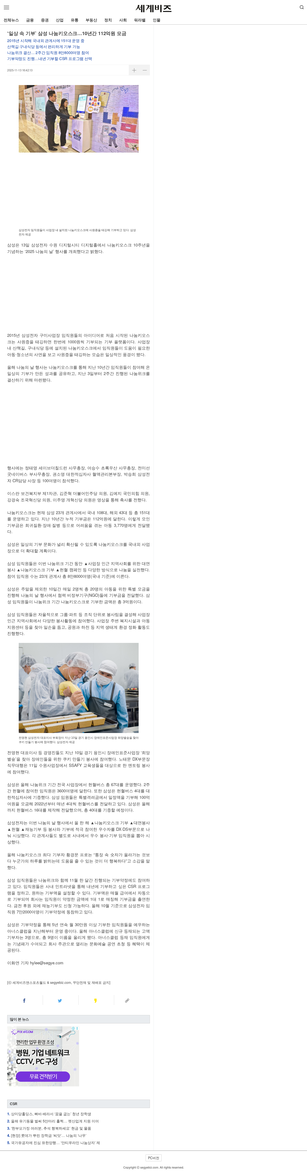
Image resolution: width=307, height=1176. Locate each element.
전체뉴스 (11, 20)
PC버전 (153, 1157)
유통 (74, 20)
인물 (156, 20)
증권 (45, 20)
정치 (108, 20)
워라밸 (140, 20)
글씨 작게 (144, 70)
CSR (13, 1103)
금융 (30, 20)
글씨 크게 (134, 70)
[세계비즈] (153, 8)
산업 (60, 20)
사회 (123, 20)
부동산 (91, 20)
